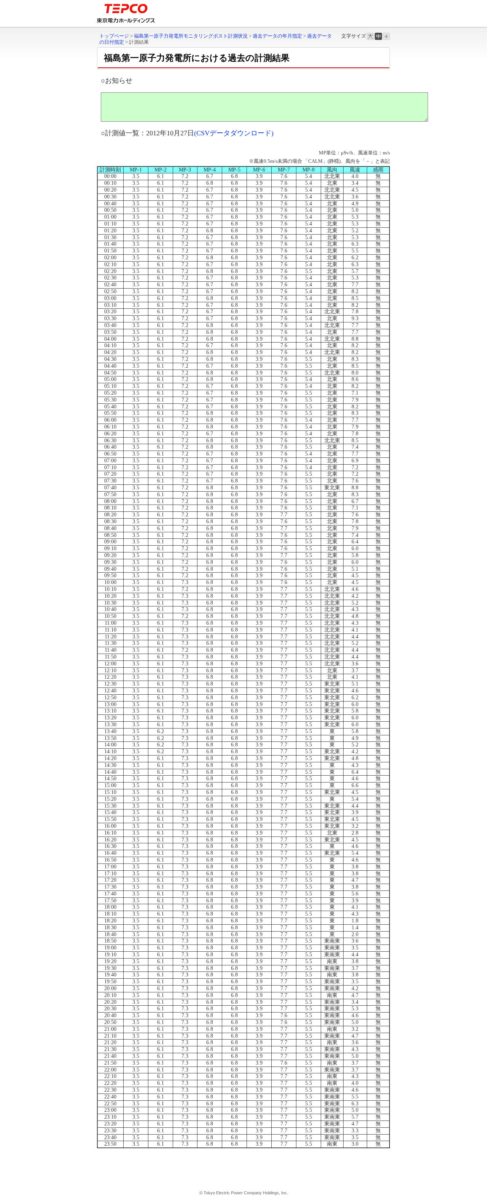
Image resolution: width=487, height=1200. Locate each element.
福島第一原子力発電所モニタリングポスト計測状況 (191, 36)
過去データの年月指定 (277, 36)
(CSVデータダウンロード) (234, 133)
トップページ (114, 36)
